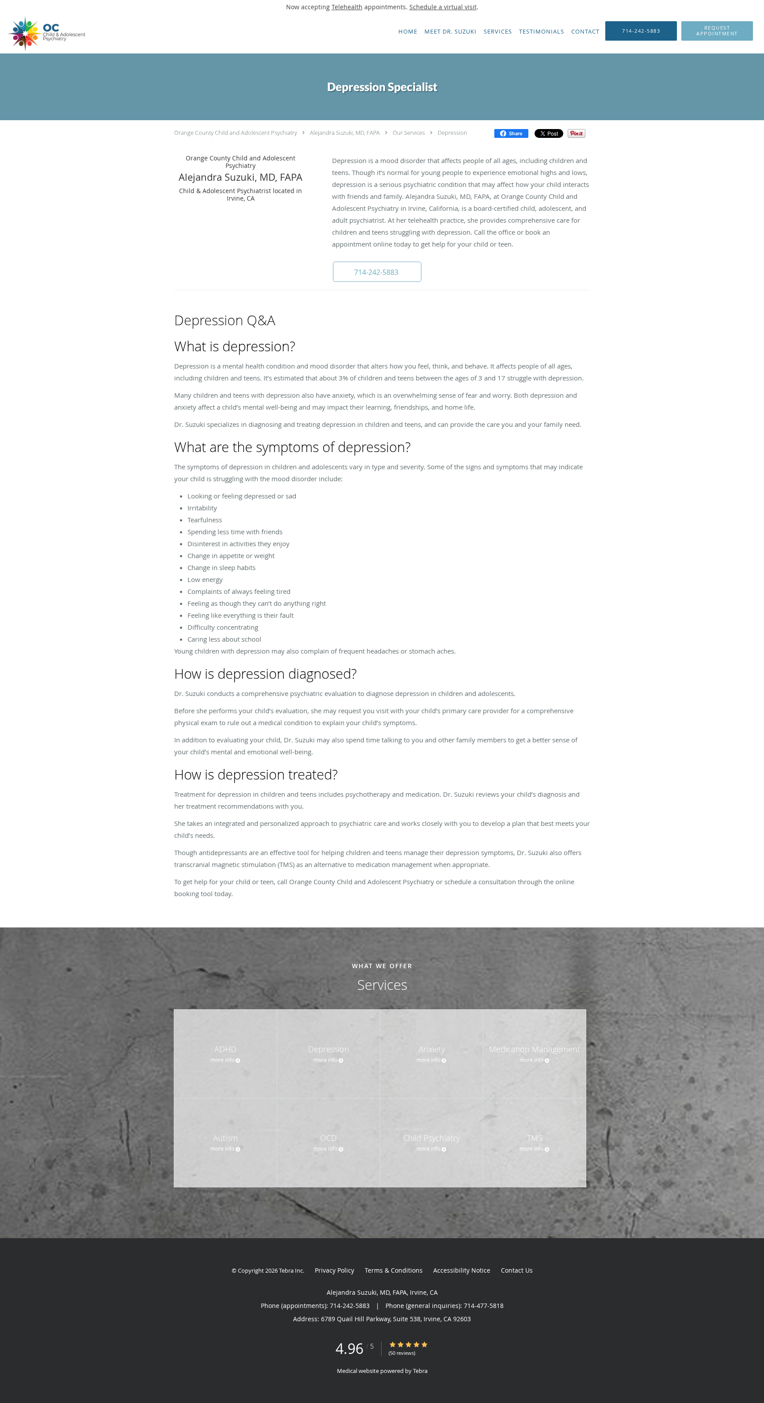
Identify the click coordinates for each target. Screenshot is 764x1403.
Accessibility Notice (461, 1270)
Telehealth (347, 7)
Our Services (409, 133)
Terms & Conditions (394, 1270)
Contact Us (517, 1270)
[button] (717, 31)
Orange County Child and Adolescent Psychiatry (235, 133)
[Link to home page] (46, 33)
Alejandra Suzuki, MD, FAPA (345, 133)
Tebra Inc (291, 1270)
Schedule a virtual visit (443, 7)
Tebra (420, 1371)
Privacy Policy (334, 1270)
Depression (452, 133)
